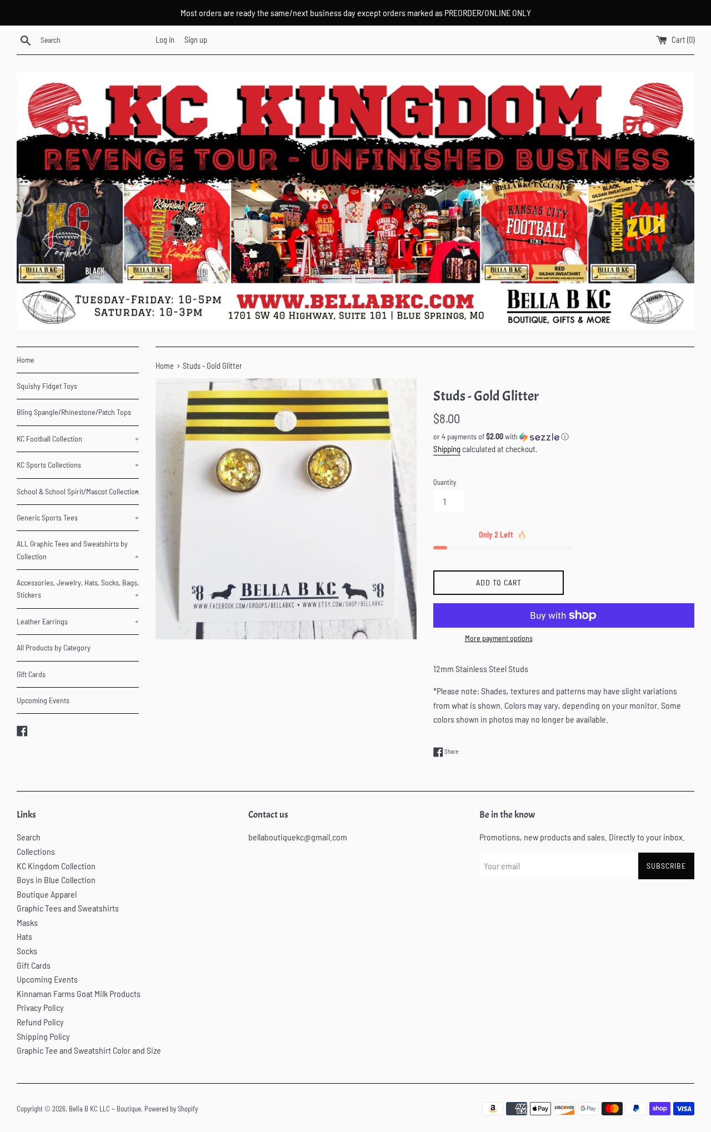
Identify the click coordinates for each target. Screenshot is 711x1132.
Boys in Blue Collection (56, 879)
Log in (165, 39)
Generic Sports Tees (78, 517)
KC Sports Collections (78, 464)
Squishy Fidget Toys (47, 385)
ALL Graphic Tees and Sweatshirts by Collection (78, 549)
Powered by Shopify (171, 1108)
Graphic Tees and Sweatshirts (68, 908)
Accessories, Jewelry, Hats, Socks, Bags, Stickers (78, 588)
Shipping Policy (43, 1036)
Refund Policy (40, 1021)
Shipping (446, 449)
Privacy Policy (40, 1007)
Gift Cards (31, 674)
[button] (563, 437)
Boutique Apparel (47, 894)
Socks (27, 950)
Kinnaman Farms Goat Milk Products (79, 993)
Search (29, 837)
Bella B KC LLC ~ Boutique (105, 1108)
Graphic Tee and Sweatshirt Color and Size (89, 1050)
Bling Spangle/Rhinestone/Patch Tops (74, 412)
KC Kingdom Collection (56, 865)
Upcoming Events (43, 700)
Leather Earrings (78, 621)
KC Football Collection (78, 438)
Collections (36, 851)
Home (25, 359)
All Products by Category (54, 647)
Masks (27, 922)
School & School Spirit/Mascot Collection (78, 491)
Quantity (444, 482)
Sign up (195, 39)
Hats (24, 936)
